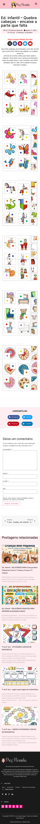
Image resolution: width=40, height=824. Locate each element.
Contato (17, 787)
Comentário (7, 449)
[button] (4, 4)
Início (3, 787)
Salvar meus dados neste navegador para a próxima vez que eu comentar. (18, 498)
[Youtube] (30, 43)
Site (4, 488)
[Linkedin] (12, 793)
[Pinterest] (20, 43)
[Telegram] (25, 43)
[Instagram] (9, 43)
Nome (5, 473)
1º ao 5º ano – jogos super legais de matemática (20, 689)
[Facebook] (15, 43)
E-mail (5, 481)
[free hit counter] (12, 808)
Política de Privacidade (28, 787)
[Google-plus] (9, 793)
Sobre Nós (10, 787)
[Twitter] (5, 793)
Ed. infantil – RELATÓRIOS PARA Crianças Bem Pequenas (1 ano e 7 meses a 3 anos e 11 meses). (19, 570)
